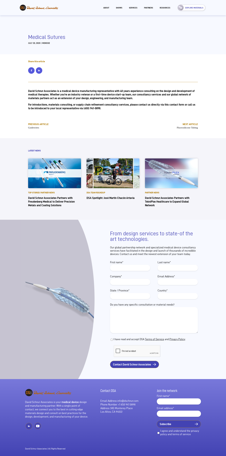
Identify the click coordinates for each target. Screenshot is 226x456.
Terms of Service (154, 339)
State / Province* (119, 290)
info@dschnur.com (128, 400)
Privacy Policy (177, 339)
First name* (116, 262)
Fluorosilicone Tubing (187, 127)
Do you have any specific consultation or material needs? (142, 304)
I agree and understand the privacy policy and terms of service (179, 432)
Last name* (164, 262)
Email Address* (166, 276)
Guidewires (33, 127)
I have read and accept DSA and (149, 339)
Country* (163, 290)
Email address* (165, 408)
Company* (116, 276)
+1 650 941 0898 (126, 404)
